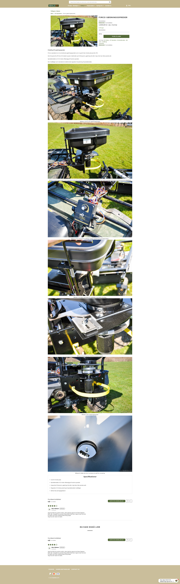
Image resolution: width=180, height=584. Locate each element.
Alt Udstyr (106, 40)
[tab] (90, 476)
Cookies (51, 569)
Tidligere (53, 11)
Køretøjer (75, 5)
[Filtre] (127, 501)
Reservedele (90, 5)
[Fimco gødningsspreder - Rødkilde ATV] (74, 31)
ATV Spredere (58, 13)
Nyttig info (99, 5)
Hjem (52, 13)
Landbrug (104, 41)
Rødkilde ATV (55, 577)
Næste (58, 11)
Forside (70, 5)
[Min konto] (127, 5)
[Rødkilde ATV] (55, 5)
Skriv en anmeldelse (117, 501)
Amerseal (101, 43)
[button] (102, 22)
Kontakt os (108, 5)
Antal (100, 33)
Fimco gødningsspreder (113, 17)
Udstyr (83, 5)
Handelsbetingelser (63, 569)
